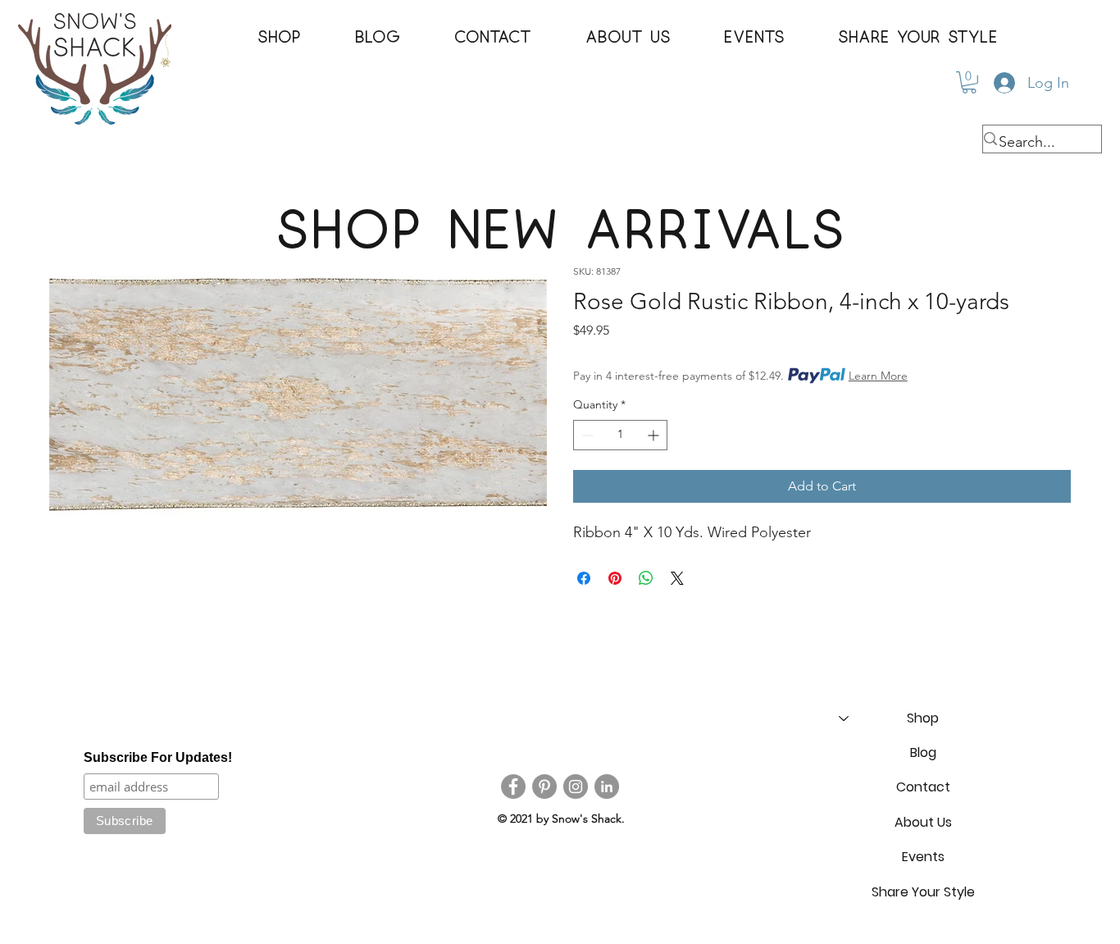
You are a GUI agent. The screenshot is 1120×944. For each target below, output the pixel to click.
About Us (923, 822)
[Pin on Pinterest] (615, 578)
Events (923, 856)
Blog (923, 752)
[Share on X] (677, 578)
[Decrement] (586, 435)
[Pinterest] (544, 786)
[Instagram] (575, 786)
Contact (923, 787)
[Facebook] (513, 786)
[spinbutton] (620, 435)
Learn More (878, 375)
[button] (279, 38)
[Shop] (842, 718)
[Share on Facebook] (584, 578)
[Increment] (654, 435)
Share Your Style (923, 891)
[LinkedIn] (606, 786)
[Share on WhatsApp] (646, 578)
